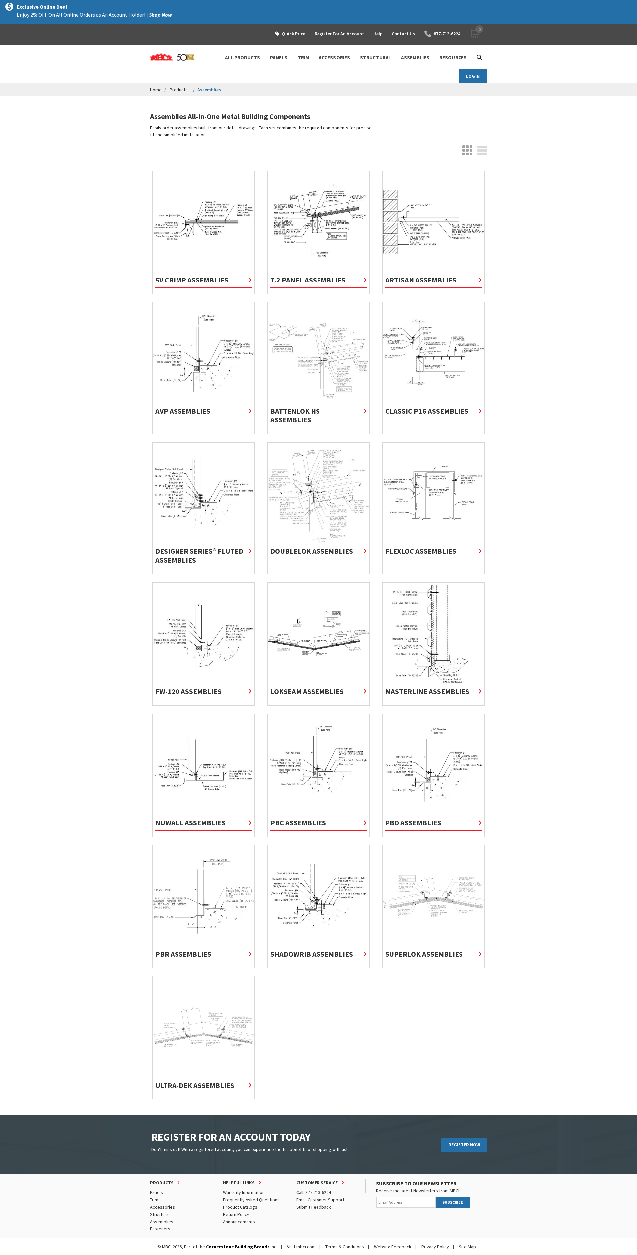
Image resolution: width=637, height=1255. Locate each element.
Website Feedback (392, 1247)
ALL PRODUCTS (242, 57)
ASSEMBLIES (415, 57)
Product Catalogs (240, 1207)
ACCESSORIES (334, 57)
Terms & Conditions (344, 1247)
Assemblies (161, 1221)
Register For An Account (339, 34)
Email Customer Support (320, 1200)
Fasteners (160, 1229)
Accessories (162, 1207)
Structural (160, 1214)
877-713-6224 (447, 34)
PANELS (279, 57)
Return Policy (236, 1214)
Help (378, 34)
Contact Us (403, 34)
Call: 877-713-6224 (313, 1192)
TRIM (303, 57)
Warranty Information (244, 1192)
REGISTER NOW (464, 1145)
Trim (154, 1200)
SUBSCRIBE (452, 1202)
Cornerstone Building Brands (238, 1247)
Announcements (239, 1221)
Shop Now (160, 14)
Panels (156, 1192)
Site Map (467, 1247)
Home (156, 90)
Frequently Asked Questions (251, 1200)
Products (179, 90)
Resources (453, 57)
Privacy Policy (435, 1247)
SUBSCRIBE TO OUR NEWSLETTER (416, 1183)
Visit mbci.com (301, 1247)
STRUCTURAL (375, 57)
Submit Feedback (313, 1207)
